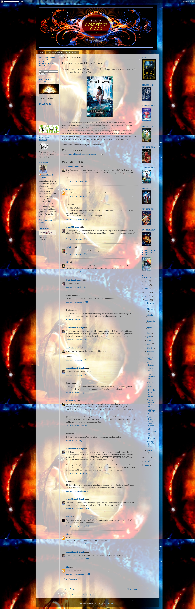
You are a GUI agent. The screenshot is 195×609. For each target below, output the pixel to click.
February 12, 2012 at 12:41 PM (77, 526)
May (149, 340)
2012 (147, 300)
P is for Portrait (150, 364)
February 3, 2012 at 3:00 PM (76, 340)
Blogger (111, 603)
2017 (147, 281)
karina (68, 189)
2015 (147, 289)
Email (41, 69)
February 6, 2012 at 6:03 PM (76, 473)
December (151, 303)
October (150, 315)
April (149, 344)
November (151, 309)
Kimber (69, 517)
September (151, 321)
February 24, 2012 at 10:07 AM (78, 574)
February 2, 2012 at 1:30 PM (76, 219)
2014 (147, 292)
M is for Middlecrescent (151, 384)
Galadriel (69, 247)
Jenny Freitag (71, 400)
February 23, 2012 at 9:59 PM (77, 544)
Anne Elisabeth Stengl (75, 328)
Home (42, 52)
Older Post (132, 589)
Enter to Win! (150, 358)
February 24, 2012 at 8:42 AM (77, 559)
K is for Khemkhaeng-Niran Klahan (151, 421)
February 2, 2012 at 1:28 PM (76, 196)
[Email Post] (102, 154)
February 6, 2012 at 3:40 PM (76, 440)
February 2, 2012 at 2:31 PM (76, 254)
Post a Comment (70, 579)
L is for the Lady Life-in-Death (151, 393)
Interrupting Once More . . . (151, 443)
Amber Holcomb (72, 167)
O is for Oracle (150, 369)
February (150, 352)
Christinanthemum (73, 280)
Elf (67, 262)
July (149, 333)
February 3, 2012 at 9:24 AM (77, 302)
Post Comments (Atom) (81, 595)
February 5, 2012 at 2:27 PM (76, 392)
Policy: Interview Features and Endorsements (62, 52)
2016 (147, 285)
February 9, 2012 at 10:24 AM (77, 508)
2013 (147, 296)
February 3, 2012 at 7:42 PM (76, 375)
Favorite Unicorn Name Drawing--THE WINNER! (151, 407)
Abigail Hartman (72, 227)
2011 (147, 457)
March (150, 348)
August (150, 327)
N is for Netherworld (151, 376)
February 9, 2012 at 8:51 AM (77, 491)
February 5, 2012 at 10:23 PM (77, 425)
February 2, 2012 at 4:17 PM (76, 272)
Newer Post (67, 589)
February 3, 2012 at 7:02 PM (76, 360)
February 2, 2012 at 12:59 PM (77, 181)
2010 (147, 461)
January (150, 450)
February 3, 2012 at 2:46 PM (76, 319)
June (149, 337)
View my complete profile (46, 221)
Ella (67, 534)
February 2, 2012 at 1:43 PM (76, 239)
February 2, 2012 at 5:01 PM (76, 287)
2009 (147, 465)
